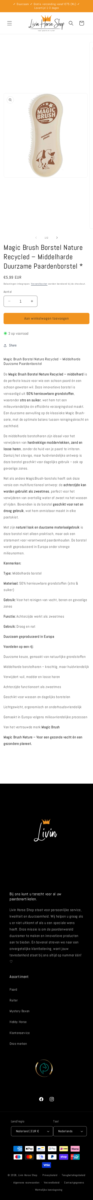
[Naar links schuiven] (36, 237)
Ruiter (14, 1000)
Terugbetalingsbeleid (73, 1175)
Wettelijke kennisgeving (48, 1189)
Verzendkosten (39, 283)
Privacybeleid (49, 1175)
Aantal (8, 292)
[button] (9, 23)
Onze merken (18, 1043)
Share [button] (13, 345)
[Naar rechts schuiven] (57, 237)
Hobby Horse (18, 1022)
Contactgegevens (74, 1182)
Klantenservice (20, 1033)
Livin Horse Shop (27, 1175)
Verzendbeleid (52, 1182)
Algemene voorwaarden (26, 1182)
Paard (13, 989)
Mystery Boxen (20, 1011)
